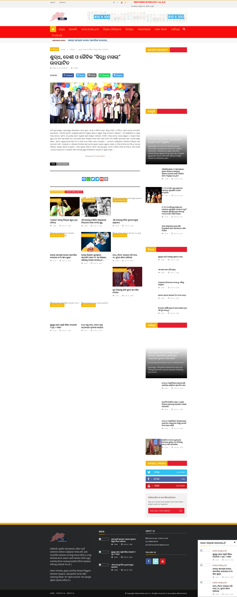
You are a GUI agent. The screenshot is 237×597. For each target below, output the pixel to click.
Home (52, 593)
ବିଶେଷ (151, 249)
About (53, 2)
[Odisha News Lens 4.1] (58, 537)
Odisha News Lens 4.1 (74, 192)
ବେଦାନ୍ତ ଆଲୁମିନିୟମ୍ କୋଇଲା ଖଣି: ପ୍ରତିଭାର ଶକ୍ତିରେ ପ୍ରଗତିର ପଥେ (174, 384)
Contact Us (60, 593)
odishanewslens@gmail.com (158, 545)
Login (152, 6)
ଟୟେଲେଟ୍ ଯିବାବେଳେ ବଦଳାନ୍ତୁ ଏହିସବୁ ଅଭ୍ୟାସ (171, 283)
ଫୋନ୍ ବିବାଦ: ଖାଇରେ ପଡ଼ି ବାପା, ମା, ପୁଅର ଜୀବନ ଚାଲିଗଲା (125, 256)
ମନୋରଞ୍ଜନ (144, 29)
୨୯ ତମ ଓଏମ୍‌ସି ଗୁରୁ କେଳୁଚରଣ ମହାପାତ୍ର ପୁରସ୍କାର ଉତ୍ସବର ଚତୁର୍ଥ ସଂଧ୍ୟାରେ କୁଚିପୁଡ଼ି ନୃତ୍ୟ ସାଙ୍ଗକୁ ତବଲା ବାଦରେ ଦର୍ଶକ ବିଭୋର (174, 210)
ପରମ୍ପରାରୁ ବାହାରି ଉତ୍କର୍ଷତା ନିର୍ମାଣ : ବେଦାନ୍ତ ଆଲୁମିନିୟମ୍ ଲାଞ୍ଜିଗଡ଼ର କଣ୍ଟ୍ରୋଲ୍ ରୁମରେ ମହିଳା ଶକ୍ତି (164, 355)
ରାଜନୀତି (73, 29)
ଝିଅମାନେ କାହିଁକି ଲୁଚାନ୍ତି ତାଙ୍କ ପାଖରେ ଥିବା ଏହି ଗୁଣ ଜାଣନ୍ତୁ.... (172, 309)
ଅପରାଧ (129, 29)
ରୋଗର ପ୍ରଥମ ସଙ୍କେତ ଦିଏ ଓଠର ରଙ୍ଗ (172, 295)
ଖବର (101, 531)
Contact (62, 2)
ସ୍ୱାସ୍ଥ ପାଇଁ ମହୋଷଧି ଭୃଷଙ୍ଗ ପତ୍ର (170, 257)
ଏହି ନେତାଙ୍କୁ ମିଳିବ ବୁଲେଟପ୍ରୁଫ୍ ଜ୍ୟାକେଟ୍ (125, 221)
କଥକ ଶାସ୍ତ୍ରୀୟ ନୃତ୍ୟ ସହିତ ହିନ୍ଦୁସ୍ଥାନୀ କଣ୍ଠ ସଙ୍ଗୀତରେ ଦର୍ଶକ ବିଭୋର (174, 228)
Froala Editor (100, 156)
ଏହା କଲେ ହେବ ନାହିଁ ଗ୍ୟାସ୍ (166, 269)
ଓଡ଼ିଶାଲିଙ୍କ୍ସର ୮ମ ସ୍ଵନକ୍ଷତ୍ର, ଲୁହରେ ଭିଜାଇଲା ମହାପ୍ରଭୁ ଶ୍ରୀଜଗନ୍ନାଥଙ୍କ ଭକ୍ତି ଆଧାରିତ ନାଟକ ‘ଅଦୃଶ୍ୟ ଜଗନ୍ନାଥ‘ (173, 172)
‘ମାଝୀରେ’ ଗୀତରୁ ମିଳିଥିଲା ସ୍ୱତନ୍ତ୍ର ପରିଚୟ (64, 221)
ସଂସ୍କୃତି (151, 111)
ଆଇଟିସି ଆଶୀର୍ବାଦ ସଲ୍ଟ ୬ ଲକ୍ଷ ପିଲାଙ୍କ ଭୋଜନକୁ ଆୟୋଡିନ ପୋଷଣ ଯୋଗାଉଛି (174, 404)
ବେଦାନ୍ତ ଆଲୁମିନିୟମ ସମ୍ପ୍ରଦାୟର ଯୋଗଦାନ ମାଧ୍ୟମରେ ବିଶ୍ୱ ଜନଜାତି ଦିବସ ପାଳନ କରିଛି (174, 423)
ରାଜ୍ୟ (62, 29)
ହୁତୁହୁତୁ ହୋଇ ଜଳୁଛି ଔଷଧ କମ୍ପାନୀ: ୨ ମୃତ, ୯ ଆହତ (63, 326)
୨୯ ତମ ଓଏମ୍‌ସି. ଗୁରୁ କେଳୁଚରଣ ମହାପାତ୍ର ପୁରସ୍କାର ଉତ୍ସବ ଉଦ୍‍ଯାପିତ (172, 190)
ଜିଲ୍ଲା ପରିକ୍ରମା (112, 29)
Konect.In (183, 593)
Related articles (57, 192)
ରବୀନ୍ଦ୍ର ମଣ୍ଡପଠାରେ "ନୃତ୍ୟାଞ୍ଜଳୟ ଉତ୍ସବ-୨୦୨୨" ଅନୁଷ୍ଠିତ (164, 140)
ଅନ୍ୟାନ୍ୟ (57, 35)
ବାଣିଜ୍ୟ (175, 29)
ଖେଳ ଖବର (161, 29)
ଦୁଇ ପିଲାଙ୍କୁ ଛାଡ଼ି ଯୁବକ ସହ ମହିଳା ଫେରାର (126, 291)
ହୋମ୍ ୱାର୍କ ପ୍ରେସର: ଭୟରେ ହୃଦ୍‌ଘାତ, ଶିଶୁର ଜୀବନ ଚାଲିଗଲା (123, 540)
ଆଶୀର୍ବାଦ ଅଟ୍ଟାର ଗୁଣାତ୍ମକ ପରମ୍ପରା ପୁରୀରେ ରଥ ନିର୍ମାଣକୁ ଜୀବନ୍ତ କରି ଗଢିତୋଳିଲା (172, 442)
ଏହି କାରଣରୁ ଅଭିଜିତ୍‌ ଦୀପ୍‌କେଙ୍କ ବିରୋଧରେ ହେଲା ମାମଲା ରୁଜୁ (93, 221)
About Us (70, 593)
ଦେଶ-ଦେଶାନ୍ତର (90, 29)
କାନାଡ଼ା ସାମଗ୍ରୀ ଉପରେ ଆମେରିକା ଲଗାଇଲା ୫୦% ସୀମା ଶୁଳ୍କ (63, 256)
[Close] (234, 542)
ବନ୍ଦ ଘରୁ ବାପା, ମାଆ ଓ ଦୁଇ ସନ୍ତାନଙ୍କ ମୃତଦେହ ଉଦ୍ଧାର (92, 326)
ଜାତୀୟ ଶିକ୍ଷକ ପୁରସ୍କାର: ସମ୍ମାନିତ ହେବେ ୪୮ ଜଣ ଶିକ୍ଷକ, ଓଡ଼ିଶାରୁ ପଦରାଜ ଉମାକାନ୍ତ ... (94, 257)
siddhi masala (63, 164)
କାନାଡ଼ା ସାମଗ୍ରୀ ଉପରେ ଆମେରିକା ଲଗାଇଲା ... (88, 40)
